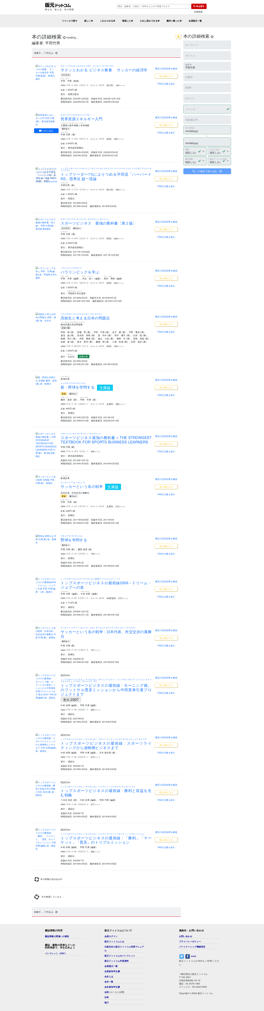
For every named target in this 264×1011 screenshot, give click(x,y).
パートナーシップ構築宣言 (192, 946)
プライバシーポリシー (190, 941)
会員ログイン (111, 936)
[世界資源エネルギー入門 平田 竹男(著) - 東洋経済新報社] (46, 119)
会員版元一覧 (195, 21)
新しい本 (88, 21)
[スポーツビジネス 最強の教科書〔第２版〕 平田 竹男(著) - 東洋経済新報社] (46, 224)
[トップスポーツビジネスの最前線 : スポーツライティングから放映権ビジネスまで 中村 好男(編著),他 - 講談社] (46, 743)
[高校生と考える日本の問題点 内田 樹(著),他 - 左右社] (46, 317)
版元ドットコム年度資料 (117, 961)
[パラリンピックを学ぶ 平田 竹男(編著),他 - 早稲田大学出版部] (46, 273)
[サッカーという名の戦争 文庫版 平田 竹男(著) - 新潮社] (46, 480)
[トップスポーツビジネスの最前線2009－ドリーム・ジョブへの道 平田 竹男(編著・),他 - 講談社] (46, 585)
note (193, 956)
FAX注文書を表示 (166, 83)
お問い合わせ (185, 936)
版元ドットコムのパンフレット (120, 955)
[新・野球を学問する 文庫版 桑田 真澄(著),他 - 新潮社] (46, 380)
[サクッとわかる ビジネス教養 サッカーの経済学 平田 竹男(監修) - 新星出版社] (46, 72)
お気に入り (167, 76)
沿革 (107, 997)
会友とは (109, 976)
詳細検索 (198, 12)
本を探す (200, 6)
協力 (107, 1002)
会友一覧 (109, 981)
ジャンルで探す (69, 21)
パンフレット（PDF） (56, 953)
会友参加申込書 (112, 987)
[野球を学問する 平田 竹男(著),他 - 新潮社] (46, 539)
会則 (107, 992)
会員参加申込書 (112, 971)
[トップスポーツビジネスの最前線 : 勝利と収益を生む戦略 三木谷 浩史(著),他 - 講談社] (46, 789)
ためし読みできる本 (150, 21)
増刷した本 (127, 21)
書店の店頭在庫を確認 (166, 68)
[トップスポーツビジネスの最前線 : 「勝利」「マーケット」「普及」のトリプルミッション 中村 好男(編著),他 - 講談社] (46, 839)
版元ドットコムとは (114, 941)
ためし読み (47, 130)
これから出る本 (107, 21)
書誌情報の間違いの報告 (57, 936)
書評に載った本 (174, 21)
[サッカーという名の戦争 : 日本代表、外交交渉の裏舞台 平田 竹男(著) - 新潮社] (46, 632)
